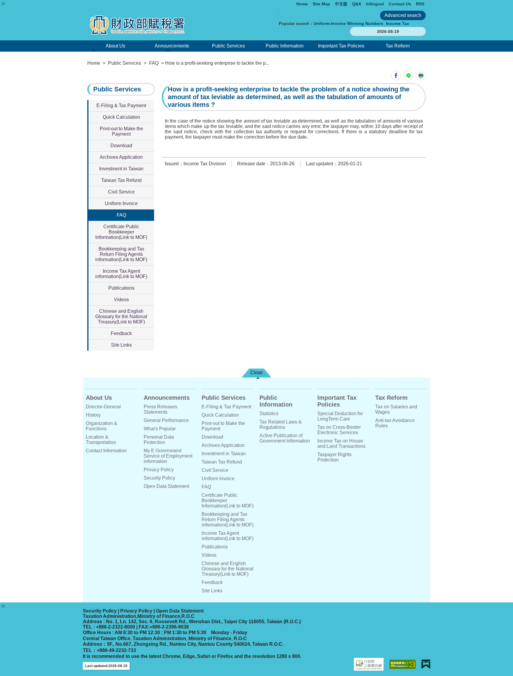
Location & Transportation (101, 439)
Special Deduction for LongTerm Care (340, 416)
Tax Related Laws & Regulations (280, 424)
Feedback (121, 333)
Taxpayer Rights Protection (334, 457)
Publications (121, 288)
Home (302, 3)
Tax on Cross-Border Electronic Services (339, 430)
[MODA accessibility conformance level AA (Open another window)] (403, 664)
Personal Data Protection (159, 439)
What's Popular (160, 428)
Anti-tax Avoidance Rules (395, 423)
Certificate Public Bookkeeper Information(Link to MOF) (121, 232)
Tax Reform (398, 45)
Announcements (172, 45)
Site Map (321, 3)
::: (3, 3)
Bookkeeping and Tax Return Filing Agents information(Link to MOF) (121, 254)
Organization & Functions (101, 426)
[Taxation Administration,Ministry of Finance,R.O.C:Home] (155, 24)
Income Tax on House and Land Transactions (341, 443)
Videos (121, 299)
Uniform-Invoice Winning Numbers (348, 23)
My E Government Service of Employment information (168, 456)
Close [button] (256, 372)
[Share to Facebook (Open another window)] (396, 75)
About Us (115, 45)
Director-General (103, 406)
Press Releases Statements (160, 409)
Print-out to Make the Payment (121, 131)
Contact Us (400, 3)
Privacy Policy (159, 469)
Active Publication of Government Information (284, 438)
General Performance (166, 420)
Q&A (356, 3)
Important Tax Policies (341, 45)
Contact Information (106, 450)
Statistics (268, 413)
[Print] (421, 75)
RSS (420, 3)
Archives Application (121, 157)
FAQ (154, 63)
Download (121, 145)
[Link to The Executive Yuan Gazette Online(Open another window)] (369, 664)
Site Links (121, 344)
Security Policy (159, 477)
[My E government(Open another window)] (426, 664)
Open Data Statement (166, 486)
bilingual (375, 3)
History (93, 415)
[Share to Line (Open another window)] (408, 75)
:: (277, 15)
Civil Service (121, 191)
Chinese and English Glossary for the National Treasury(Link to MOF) (121, 316)
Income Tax (397, 23)
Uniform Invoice (121, 203)
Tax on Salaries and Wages (396, 409)
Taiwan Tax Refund (121, 180)
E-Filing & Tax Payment (121, 105)
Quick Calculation (121, 117)
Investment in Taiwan (121, 168)
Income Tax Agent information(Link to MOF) (121, 274)
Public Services (228, 45)
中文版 (341, 3)
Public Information (285, 45)
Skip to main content (22, 3)
